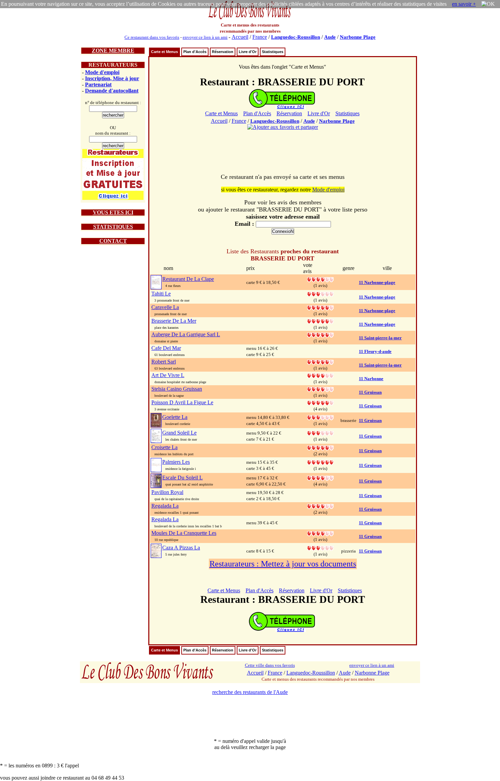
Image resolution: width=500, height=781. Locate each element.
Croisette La (164, 447)
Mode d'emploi (102, 72)
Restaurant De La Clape (188, 279)
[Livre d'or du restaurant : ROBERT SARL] (320, 361)
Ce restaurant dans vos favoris (151, 37)
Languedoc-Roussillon (295, 37)
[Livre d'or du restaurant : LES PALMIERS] (320, 462)
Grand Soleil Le (179, 433)
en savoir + (464, 4)
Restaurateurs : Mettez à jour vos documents (283, 563)
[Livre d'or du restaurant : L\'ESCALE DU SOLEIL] (320, 477)
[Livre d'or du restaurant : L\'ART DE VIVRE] (320, 375)
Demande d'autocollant (111, 91)
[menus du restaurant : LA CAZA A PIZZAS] (156, 550)
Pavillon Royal (167, 492)
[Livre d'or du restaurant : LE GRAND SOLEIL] (320, 433)
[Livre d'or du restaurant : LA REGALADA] (320, 506)
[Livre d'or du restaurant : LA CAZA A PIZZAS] (320, 547)
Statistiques (272, 52)
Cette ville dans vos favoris (270, 665)
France (259, 37)
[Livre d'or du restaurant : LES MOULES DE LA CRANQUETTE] (320, 533)
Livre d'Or (247, 52)
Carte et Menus (164, 52)
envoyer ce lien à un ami (205, 37)
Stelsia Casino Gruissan (176, 389)
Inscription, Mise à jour (112, 78)
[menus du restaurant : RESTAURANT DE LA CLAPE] (156, 282)
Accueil (240, 37)
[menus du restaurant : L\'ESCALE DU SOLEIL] (156, 480)
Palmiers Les (176, 462)
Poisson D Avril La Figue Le (182, 402)
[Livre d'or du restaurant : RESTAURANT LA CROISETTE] (320, 447)
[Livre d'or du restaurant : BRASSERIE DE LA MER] (320, 321)
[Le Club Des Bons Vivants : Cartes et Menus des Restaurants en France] (250, 18)
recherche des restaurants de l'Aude (250, 692)
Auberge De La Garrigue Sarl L (185, 334)
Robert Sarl (163, 361)
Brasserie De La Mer (173, 321)
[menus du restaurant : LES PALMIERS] (156, 464)
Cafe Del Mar (166, 348)
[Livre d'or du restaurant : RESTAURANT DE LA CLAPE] (320, 279)
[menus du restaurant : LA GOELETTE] (156, 420)
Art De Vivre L (167, 375)
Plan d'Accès (194, 52)
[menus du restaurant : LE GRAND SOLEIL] (156, 435)
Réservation (222, 52)
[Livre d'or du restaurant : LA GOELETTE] (320, 417)
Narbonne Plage (358, 37)
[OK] (488, 4)
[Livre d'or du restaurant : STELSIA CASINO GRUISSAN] (320, 389)
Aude (330, 37)
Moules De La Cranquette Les (183, 533)
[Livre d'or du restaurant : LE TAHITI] (320, 293)
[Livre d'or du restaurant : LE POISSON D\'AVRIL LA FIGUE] (320, 402)
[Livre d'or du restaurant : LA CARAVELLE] (320, 307)
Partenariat (98, 84)
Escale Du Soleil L (182, 477)
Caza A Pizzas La (181, 547)
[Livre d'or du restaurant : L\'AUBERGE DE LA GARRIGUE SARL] (320, 334)
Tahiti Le (161, 293)
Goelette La (174, 417)
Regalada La (165, 506)
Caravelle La (165, 307)
